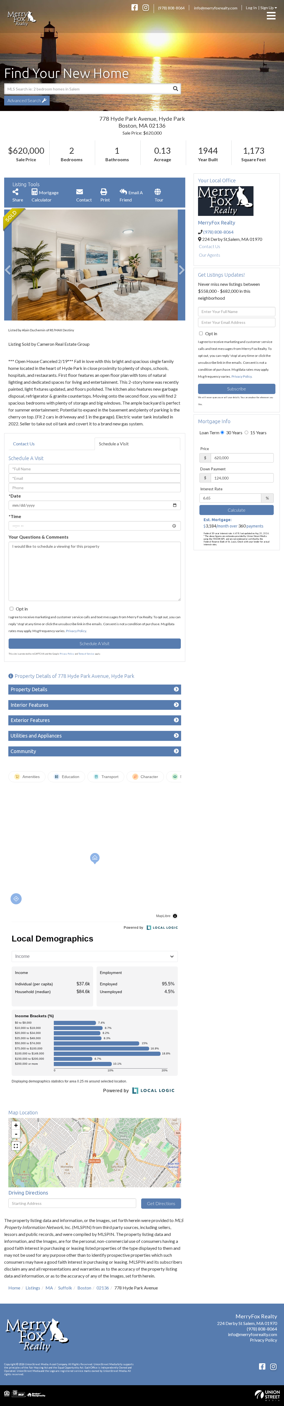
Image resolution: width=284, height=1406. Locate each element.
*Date (15, 495)
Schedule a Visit (114, 443)
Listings (33, 1287)
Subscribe (236, 388)
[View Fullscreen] (16, 1146)
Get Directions (161, 1203)
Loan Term (209, 432)
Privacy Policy (76, 631)
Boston (84, 1287)
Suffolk (65, 1287)
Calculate (236, 510)
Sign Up (267, 7)
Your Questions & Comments (39, 536)
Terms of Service (86, 653)
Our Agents (209, 255)
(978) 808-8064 (171, 8)
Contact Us (24, 443)
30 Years (233, 432)
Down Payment (213, 469)
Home (14, 1287)
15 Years (258, 432)
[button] (175, 88)
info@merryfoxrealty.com (215, 8)
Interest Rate (211, 489)
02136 (103, 1287)
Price (204, 448)
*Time (15, 516)
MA (49, 1287)
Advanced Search (24, 100)
